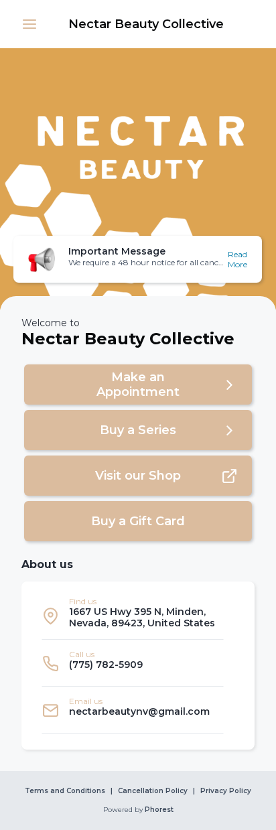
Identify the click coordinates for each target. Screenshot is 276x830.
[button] (29, 24)
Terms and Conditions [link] (65, 791)
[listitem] (133, 616)
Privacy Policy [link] (225, 791)
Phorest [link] (159, 810)
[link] (146, 24)
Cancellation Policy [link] (153, 791)
